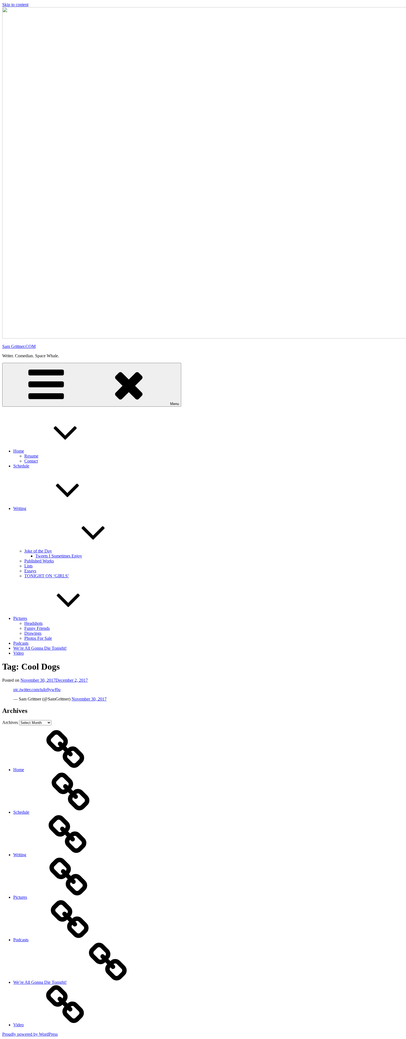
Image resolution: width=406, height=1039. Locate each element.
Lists (28, 566)
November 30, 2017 (89, 699)
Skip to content (15, 4)
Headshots (33, 623)
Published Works (39, 561)
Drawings (32, 633)
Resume (31, 456)
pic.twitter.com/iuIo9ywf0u (36, 689)
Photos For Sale (38, 638)
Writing (19, 508)
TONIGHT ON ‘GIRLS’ (46, 575)
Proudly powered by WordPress (30, 1034)
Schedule (21, 466)
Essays (30, 571)
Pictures (20, 618)
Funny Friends (37, 628)
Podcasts (20, 643)
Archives (10, 722)
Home (18, 451)
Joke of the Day (38, 551)
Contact (31, 461)
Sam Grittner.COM (19, 346)
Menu (174, 404)
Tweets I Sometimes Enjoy (58, 556)
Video (18, 653)
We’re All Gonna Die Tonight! (40, 648)
